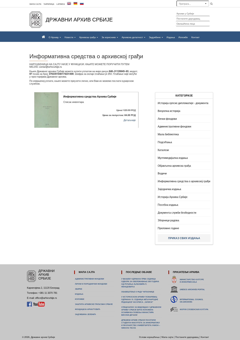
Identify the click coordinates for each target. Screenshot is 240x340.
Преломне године (168, 228)
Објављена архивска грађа (174, 165)
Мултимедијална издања (173, 158)
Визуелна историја (169, 111)
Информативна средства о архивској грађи (184, 181)
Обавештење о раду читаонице (137, 291)
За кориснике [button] (109, 37)
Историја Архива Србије (172, 197)
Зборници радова (168, 220)
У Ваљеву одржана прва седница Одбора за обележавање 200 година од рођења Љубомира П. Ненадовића (140, 283)
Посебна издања (168, 205)
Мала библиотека (168, 134)
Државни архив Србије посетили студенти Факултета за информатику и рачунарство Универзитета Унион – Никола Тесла (140, 324)
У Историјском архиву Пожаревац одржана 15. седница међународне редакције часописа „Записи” (139, 299)
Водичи (162, 173)
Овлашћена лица (185, 23)
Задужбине (155, 37)
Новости (69, 37)
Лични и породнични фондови (91, 284)
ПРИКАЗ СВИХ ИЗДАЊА (184, 238)
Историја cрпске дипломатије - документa (183, 103)
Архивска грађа (87, 37)
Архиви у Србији (185, 13)
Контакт (195, 37)
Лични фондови (167, 119)
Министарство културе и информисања (192, 280)
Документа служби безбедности (177, 212)
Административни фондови (174, 126)
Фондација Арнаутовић (87, 309)
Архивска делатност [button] (133, 37)
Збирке (78, 289)
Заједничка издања (169, 189)
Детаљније (130, 120)
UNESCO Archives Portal (192, 289)
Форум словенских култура (194, 309)
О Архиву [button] (54, 37)
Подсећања (165, 142)
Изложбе (183, 37)
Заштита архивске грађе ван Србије (94, 304)
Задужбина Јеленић (85, 314)
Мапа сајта (35, 4)
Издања (171, 37)
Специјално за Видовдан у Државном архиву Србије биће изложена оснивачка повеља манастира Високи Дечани (141, 311)
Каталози (163, 150)
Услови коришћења (149, 337)
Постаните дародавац (188, 18)
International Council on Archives (191, 300)
